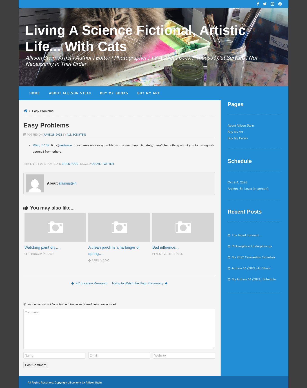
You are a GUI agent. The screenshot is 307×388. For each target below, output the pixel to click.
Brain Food (70, 163)
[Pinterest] (280, 4)
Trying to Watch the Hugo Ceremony (137, 283)
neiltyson (65, 145)
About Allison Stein (241, 125)
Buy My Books (238, 138)
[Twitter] (265, 4)
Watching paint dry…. (42, 247)
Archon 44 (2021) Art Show (251, 268)
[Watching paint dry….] (55, 241)
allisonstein (76, 134)
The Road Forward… (247, 235)
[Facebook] (258, 4)
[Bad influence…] (183, 241)
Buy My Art (235, 132)
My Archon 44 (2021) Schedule (254, 279)
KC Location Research (91, 283)
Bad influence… (165, 247)
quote (96, 163)
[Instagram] (272, 4)
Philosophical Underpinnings (252, 246)
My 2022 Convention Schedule (253, 257)
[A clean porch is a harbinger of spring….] (119, 241)
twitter (108, 163)
